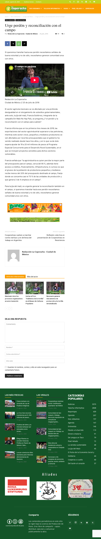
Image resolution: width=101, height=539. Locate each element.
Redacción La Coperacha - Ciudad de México (23, 34)
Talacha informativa (52, 8)
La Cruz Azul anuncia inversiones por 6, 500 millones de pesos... (24, 415)
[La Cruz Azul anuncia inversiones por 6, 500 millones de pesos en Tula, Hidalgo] (10, 415)
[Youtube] (94, 1)
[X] (90, 1)
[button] (70, 2)
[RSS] (82, 1)
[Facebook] (74, 1)
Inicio (6, 17)
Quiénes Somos (29, 2)
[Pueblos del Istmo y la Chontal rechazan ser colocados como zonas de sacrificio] (10, 426)
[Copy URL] (24, 43)
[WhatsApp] (18, 43)
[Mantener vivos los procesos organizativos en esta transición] (14, 288)
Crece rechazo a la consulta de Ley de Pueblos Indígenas (23, 403)
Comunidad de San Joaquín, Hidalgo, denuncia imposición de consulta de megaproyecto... (56, 417)
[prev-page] (6, 308)
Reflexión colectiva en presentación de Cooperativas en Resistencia (51, 237)
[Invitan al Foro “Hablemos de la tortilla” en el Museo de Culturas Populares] (35, 288)
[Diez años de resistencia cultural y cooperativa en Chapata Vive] (41, 445)
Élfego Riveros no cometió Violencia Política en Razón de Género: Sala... (24, 441)
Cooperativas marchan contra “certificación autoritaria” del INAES (55, 403)
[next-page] (10, 308)
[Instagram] (78, 1)
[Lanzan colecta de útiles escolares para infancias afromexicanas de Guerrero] (10, 454)
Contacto (38, 2)
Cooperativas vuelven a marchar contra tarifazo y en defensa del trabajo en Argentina (18, 237)
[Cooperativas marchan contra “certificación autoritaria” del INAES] (41, 403)
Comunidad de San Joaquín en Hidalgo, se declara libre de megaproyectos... (56, 432)
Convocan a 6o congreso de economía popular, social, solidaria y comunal (56, 460)
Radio (66, 8)
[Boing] (34, 207)
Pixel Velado (77, 8)
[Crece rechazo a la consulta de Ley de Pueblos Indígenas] (10, 403)
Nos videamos (34, 8)
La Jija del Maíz (28, 17)
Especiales (90, 8)
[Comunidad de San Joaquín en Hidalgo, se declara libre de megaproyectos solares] (41, 431)
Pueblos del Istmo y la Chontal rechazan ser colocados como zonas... (24, 427)
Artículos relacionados (15, 277)
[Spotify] (86, 1)
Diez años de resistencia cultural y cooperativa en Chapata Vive (56, 446)
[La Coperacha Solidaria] (35, 219)
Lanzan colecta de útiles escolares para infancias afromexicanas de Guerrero (25, 455)
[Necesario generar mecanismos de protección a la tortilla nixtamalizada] (55, 288)
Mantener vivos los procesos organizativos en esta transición (14, 298)
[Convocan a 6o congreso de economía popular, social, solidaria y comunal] (41, 459)
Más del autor (32, 277)
